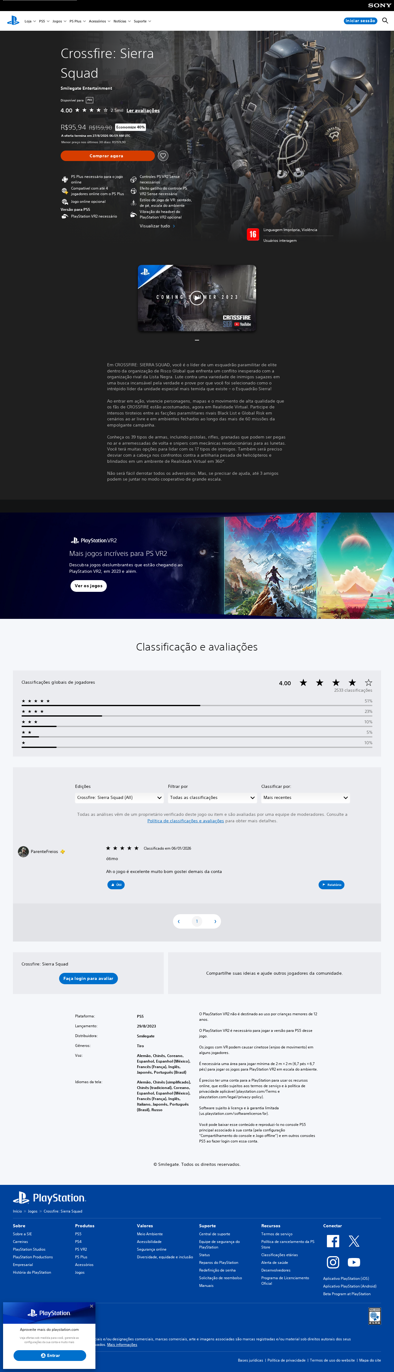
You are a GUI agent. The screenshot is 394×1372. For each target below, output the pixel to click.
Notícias (120, 21)
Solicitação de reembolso (220, 1277)
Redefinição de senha (217, 1270)
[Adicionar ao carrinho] (108, 156)
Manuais (206, 1285)
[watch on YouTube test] (242, 324)
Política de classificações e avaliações (185, 821)
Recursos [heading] (270, 1226)
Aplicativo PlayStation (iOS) (346, 1278)
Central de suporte (214, 1233)
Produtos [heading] (84, 1226)
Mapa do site (370, 1360)
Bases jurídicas (250, 1360)
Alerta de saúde (274, 1262)
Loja (28, 21)
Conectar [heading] (332, 1226)
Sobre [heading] (19, 1226)
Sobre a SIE (22, 1233)
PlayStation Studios (29, 1249)
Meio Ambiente (150, 1233)
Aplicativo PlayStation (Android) (349, 1286)
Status (204, 1254)
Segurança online (152, 1249)
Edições (83, 786)
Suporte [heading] (207, 1226)
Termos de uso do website (332, 1360)
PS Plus (75, 21)
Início (17, 1211)
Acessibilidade (149, 1241)
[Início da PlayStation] (13, 21)
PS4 (78, 1241)
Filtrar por (178, 786)
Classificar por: (276, 786)
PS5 (42, 21)
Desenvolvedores (276, 1270)
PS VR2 (81, 1249)
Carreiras (20, 1241)
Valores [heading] (145, 1226)
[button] (197, 298)
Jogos (57, 21)
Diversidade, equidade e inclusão (165, 1257)
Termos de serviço (276, 1233)
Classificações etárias (279, 1254)
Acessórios (97, 21)
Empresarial (23, 1264)
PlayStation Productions (33, 1257)
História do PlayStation (32, 1272)
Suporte (140, 21)
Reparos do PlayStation (218, 1262)
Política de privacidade (286, 1360)
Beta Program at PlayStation (347, 1293)
